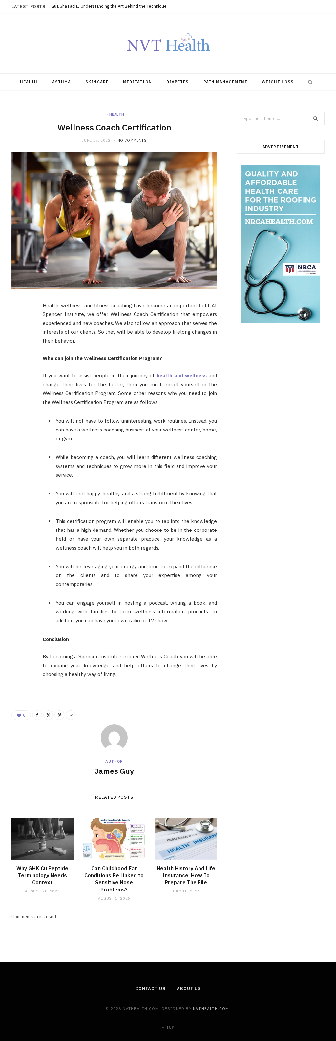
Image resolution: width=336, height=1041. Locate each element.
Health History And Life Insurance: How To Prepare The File (186, 875)
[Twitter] (20, 343)
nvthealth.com (211, 1008)
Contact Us (150, 988)
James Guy (114, 771)
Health (28, 81)
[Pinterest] (20, 360)
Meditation (137, 81)
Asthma (61, 81)
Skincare (97, 81)
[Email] (20, 377)
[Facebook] (20, 327)
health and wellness (182, 375)
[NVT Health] (168, 43)
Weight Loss (278, 81)
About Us (189, 988)
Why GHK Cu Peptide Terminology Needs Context (99, 6)
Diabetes (177, 81)
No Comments (132, 140)
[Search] (309, 81)
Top (169, 1027)
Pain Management (225, 81)
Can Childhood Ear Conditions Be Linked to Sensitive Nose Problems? (114, 879)
